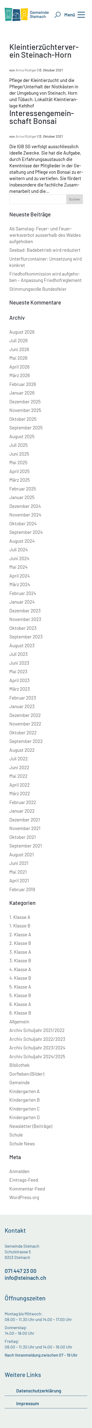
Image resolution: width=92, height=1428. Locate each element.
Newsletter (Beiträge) (30, 1126)
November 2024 (25, 514)
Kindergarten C (24, 1108)
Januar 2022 (22, 811)
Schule (16, 1134)
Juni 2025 (19, 454)
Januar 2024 (22, 602)
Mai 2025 (18, 462)
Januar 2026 (22, 393)
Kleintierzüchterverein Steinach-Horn (44, 50)
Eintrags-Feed (23, 1180)
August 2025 (22, 436)
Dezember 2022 (25, 715)
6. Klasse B (20, 1013)
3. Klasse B (20, 960)
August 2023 (22, 645)
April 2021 (19, 880)
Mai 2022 (18, 776)
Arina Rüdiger (26, 70)
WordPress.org (24, 1197)
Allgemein (19, 1021)
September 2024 (26, 532)
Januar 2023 (22, 706)
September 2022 (26, 741)
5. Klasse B (20, 995)
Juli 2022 (18, 758)
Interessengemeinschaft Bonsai (41, 116)
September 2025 (26, 427)
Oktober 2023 (23, 628)
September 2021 (25, 845)
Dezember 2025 (25, 401)
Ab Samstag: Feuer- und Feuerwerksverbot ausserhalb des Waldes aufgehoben (45, 235)
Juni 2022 (19, 767)
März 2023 (19, 689)
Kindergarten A (24, 1091)
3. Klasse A (20, 952)
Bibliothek (19, 1065)
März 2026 (19, 375)
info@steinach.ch (25, 1277)
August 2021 (21, 854)
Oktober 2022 (23, 732)
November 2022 (25, 724)
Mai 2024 (18, 567)
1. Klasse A (19, 917)
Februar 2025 (22, 488)
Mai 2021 (18, 872)
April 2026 (19, 367)
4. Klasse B (20, 978)
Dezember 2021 (24, 819)
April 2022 (19, 785)
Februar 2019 (22, 889)
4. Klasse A (20, 969)
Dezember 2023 (25, 610)
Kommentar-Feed (27, 1188)
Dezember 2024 (25, 506)
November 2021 (24, 828)
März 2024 (19, 584)
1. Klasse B (19, 925)
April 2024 (19, 576)
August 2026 (22, 332)
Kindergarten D (24, 1117)
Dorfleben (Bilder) (26, 1074)
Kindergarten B (24, 1100)
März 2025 (19, 480)
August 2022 (22, 750)
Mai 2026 (18, 358)
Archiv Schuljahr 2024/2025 (37, 1056)
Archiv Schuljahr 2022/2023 (37, 1039)
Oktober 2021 (22, 837)
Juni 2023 (19, 663)
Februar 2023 (22, 698)
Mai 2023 (18, 671)
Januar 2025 (22, 497)
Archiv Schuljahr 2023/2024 (37, 1047)
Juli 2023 (18, 654)
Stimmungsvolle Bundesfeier (37, 289)
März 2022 (19, 793)
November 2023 (25, 619)
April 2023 (19, 680)
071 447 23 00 (21, 1271)
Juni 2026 (19, 349)
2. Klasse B (20, 943)
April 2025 (19, 471)
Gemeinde (19, 1082)
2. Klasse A (20, 934)
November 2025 (25, 410)
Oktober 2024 (23, 523)
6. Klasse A (20, 1004)
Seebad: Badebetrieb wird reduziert (44, 250)
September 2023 (26, 636)
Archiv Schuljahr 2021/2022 (37, 1030)
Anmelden (19, 1171)
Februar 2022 (22, 802)
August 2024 (22, 541)
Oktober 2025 (23, 419)
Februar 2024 (22, 593)
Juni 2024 (19, 558)
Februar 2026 (22, 384)
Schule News (22, 1143)
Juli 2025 (18, 445)
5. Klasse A (20, 987)
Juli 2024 (18, 549)
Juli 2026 (18, 340)
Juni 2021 (18, 863)
